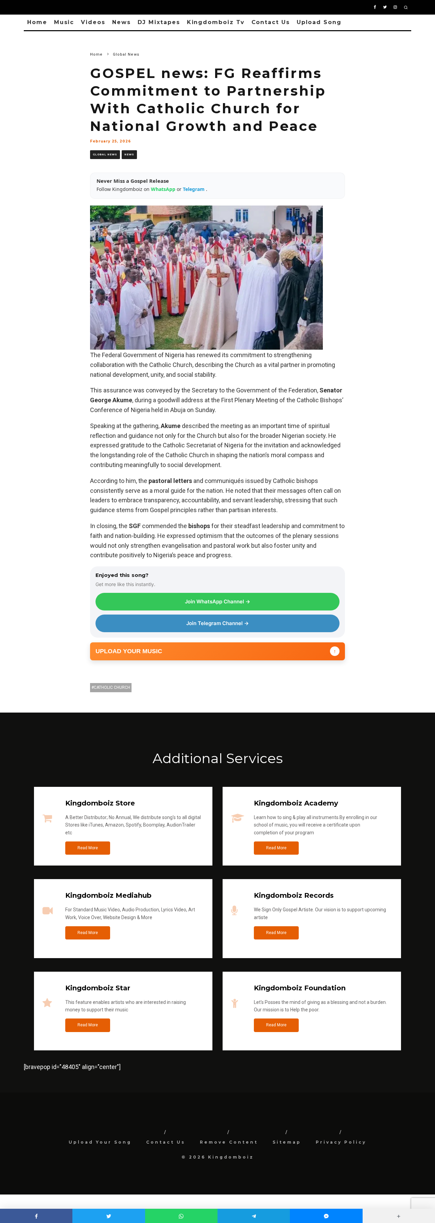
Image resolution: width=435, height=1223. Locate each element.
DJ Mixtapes (159, 22)
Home (37, 22)
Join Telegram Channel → (217, 623)
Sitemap (287, 1142)
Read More (87, 848)
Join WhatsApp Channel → (217, 601)
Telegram (194, 189)
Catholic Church (112, 687)
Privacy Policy (341, 1142)
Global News (105, 154)
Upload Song (319, 22)
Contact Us (270, 22)
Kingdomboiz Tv (216, 22)
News (121, 22)
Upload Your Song (100, 1142)
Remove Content (229, 1142)
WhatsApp (164, 189)
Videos (93, 22)
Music (64, 22)
